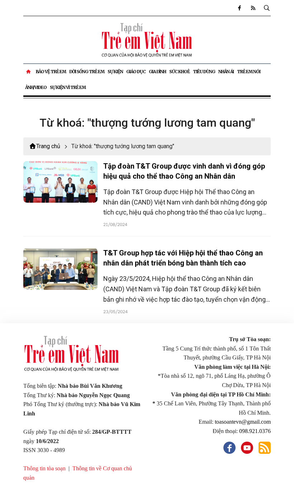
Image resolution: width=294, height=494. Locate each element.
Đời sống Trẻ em (86, 71)
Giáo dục (136, 71)
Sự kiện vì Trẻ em (68, 87)
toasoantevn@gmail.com (243, 422)
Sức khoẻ (179, 71)
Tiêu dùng (204, 71)
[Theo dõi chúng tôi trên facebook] (239, 8)
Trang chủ (48, 146)
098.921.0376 (255, 431)
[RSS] (253, 8)
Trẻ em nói (248, 71)
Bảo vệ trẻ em (51, 71)
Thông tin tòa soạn (44, 468)
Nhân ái (226, 71)
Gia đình (157, 71)
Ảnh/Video (36, 87)
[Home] (29, 72)
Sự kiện (115, 71)
